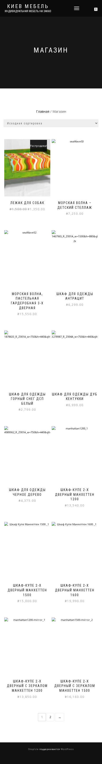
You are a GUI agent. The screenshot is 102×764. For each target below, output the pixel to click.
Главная (42, 111)
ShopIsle (33, 749)
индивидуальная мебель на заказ (28, 11)
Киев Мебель (28, 6)
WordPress (67, 749)
